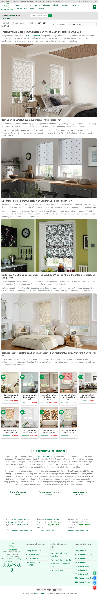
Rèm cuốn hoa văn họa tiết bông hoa (48, 431)
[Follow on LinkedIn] (91, 1)
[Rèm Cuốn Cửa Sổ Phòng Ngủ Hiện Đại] (10, 417)
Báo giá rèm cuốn (82, 574)
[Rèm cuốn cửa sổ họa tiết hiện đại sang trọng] (49, 382)
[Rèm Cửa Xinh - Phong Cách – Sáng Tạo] (7, 7)
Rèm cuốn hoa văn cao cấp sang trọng (29, 431)
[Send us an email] (85, 1)
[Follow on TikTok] (12, 565)
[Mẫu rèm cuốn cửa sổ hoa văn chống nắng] (10, 382)
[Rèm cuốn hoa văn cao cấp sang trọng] (29, 417)
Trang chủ (19, 5)
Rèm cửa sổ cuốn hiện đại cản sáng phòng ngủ (29, 397)
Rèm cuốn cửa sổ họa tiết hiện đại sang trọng (48, 397)
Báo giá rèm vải (81, 551)
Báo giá (32, 9)
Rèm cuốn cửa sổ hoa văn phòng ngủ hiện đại (68, 397)
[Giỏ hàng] (94, 7)
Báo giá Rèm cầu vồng (83, 555)
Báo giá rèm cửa (32, 555)
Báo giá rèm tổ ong (82, 582)
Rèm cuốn (46, 5)
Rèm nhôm (65, 5)
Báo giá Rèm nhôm (82, 562)
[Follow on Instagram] (81, 1)
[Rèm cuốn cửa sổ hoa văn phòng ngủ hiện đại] (68, 382)
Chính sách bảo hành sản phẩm (60, 565)
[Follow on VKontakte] (95, 1)
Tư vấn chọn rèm (32, 558)
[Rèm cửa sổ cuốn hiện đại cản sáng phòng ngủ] (29, 382)
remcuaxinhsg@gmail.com (22, 530)
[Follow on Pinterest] (87, 1)
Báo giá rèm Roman (82, 566)
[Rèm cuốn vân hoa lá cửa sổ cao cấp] (68, 417)
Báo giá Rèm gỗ (81, 570)
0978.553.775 (11, 15)
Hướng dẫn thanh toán (34, 551)
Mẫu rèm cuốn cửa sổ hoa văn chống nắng (10, 396)
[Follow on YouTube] (93, 1)
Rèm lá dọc (75, 5)
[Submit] (50, 15)
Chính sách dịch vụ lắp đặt (60, 560)
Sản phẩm (17, 23)
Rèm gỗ (55, 5)
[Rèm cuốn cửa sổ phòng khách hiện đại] (88, 382)
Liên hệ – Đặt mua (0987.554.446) (33, 563)
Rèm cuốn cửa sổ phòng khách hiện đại (87, 396)
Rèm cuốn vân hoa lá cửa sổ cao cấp (68, 431)
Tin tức (41, 9)
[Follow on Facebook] (79, 1)
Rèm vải (37, 5)
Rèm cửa (28, 5)
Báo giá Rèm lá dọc (82, 558)
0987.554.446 (6, 18)
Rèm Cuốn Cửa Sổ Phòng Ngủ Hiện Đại (10, 431)
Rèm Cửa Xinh (39, 593)
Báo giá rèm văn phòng (84, 578)
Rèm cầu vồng (22, 9)
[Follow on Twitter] (83, 1)
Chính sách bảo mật (58, 570)
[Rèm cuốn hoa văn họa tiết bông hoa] (49, 417)
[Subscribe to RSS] (89, 1)
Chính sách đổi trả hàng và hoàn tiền (60, 554)
